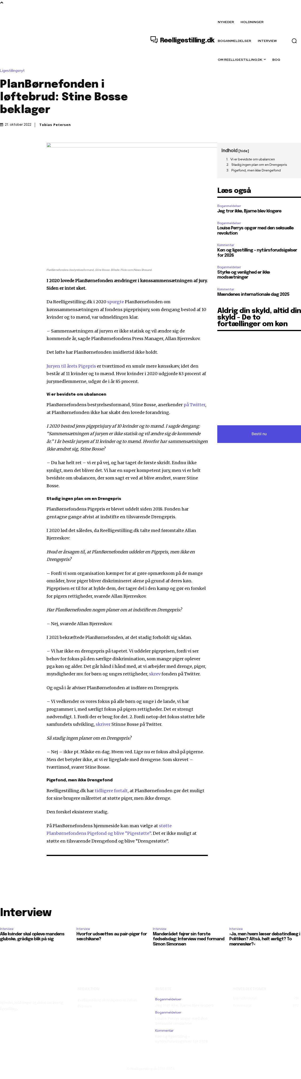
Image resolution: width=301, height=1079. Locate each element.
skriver (103, 724)
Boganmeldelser (229, 206)
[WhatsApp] (37, 147)
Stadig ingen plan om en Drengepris (259, 164)
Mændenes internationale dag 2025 (253, 294)
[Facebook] (4, 147)
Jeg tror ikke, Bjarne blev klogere (249, 211)
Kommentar (225, 245)
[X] (15, 147)
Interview (6, 929)
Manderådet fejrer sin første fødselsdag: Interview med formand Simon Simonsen (188, 939)
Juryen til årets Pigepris (71, 366)
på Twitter (194, 404)
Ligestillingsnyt (12, 71)
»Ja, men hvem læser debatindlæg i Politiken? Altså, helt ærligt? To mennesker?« (264, 939)
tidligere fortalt (111, 790)
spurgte (116, 301)
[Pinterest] (26, 147)
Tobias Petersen (55, 125)
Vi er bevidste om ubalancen (252, 159)
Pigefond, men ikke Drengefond (256, 170)
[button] (294, 41)
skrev (155, 674)
